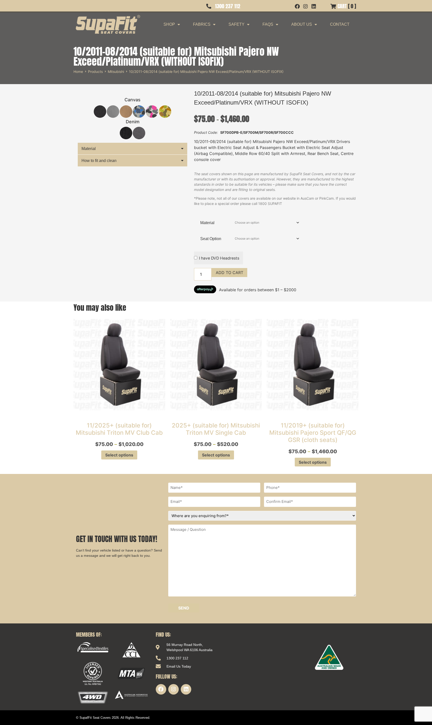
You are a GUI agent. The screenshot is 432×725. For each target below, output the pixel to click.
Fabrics (201, 24)
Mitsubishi (116, 71)
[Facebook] (161, 689)
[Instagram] (173, 689)
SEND (183, 607)
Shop (169, 24)
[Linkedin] (186, 689)
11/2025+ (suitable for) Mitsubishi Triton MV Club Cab (119, 429)
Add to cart (229, 272)
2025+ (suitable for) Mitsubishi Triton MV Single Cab (216, 429)
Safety (236, 24)
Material (89, 148)
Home (78, 71)
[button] (132, 149)
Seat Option (210, 239)
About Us (301, 24)
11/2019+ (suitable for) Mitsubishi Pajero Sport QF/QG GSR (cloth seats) (312, 432)
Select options (119, 454)
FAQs (267, 24)
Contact (340, 24)
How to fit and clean (99, 160)
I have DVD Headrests (219, 258)
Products (95, 71)
